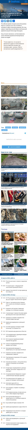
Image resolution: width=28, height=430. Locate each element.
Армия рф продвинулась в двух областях (14, 407)
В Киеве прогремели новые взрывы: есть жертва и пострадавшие (14, 424)
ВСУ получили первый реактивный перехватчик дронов (14, 340)
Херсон (8, 127)
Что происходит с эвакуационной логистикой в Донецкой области (14, 286)
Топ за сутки (21, 274)
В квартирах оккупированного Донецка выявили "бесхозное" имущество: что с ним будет (14, 369)
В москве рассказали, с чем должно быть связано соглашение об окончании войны (14, 363)
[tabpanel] (14, 351)
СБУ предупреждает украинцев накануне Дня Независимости (14, 335)
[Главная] (9, 1)
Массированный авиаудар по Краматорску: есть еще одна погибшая (14, 349)
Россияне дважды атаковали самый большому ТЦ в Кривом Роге (14, 327)
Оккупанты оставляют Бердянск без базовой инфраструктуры (14, 318)
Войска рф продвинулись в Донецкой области (14, 419)
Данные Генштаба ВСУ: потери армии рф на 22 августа (14, 291)
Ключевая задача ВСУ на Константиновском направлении (14, 384)
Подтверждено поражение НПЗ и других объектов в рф (14, 358)
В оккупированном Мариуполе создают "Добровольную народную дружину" (14, 374)
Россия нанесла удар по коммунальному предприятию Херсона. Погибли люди (14, 198)
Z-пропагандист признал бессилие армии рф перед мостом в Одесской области (14, 314)
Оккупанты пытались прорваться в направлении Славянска (14, 353)
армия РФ (22, 127)
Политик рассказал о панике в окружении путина (14, 282)
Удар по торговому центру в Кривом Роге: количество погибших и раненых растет (14, 304)
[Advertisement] (14, 67)
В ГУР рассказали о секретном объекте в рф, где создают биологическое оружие (14, 298)
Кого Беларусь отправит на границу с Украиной (14, 388)
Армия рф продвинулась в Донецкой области (14, 323)
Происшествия (24, 3)
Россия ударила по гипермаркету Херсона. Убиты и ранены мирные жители (14, 180)
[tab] (7, 274)
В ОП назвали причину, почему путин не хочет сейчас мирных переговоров (14, 393)
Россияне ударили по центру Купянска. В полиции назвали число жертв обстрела (14, 217)
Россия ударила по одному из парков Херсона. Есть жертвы (14, 162)
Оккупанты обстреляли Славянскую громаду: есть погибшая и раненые (14, 309)
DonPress (15, 1)
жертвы (4, 130)
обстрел (15, 127)
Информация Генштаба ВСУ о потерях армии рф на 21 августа (14, 411)
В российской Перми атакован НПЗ (14, 403)
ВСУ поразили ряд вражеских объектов (14, 331)
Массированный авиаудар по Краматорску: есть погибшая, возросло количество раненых (14, 398)
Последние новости (7, 274)
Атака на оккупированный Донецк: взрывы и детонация (14, 344)
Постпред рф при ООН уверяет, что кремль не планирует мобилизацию (14, 379)
